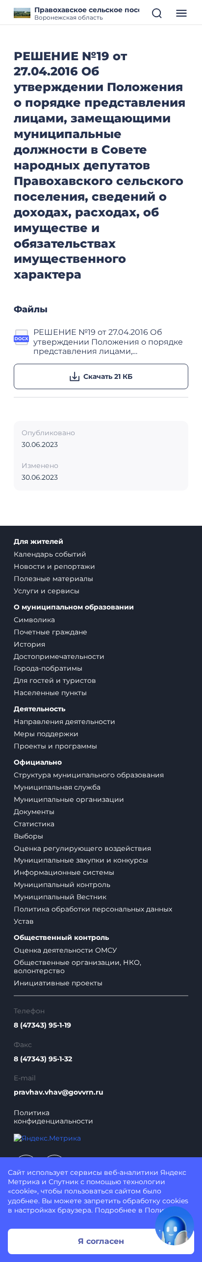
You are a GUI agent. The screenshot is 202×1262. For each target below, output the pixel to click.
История (29, 644)
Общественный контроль (61, 938)
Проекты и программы (55, 746)
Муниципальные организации (69, 799)
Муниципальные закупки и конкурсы (81, 860)
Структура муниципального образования (89, 775)
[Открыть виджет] (174, 1225)
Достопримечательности (59, 656)
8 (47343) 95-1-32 (43, 1059)
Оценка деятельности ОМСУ (65, 950)
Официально (38, 762)
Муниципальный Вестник (60, 896)
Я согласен (101, 1241)
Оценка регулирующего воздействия (82, 848)
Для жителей (38, 542)
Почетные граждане (50, 632)
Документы (34, 811)
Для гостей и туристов (55, 680)
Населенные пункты (50, 692)
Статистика (34, 823)
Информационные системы (64, 872)
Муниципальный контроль (62, 884)
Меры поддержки (46, 733)
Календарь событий (50, 554)
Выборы (28, 836)
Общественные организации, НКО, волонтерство (77, 966)
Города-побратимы (48, 668)
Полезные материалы (53, 578)
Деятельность (39, 709)
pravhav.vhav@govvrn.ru (58, 1092)
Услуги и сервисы (46, 590)
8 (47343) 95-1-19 (42, 1025)
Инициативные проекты (58, 983)
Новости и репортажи (54, 566)
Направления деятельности (64, 721)
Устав (24, 921)
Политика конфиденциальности (53, 1117)
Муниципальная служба (57, 787)
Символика (34, 619)
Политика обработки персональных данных (93, 909)
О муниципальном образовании (74, 607)
